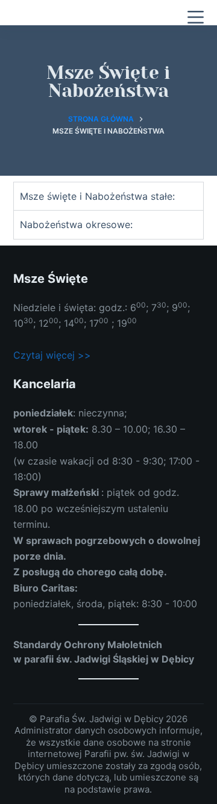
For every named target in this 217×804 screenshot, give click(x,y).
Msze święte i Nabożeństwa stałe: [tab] (97, 196)
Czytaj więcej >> (52, 355)
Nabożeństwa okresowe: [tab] (76, 224)
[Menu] (195, 17)
